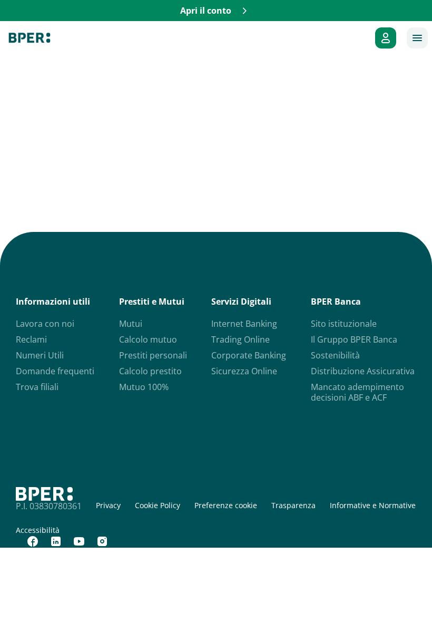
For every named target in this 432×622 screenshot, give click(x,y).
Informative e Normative (373, 505)
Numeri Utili (40, 355)
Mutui (130, 323)
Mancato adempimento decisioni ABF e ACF (357, 392)
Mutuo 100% (144, 387)
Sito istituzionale (344, 323)
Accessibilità (38, 530)
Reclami (31, 339)
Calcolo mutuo (148, 339)
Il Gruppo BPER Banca (354, 339)
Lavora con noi (45, 323)
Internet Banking (244, 323)
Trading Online (240, 339)
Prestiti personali (153, 355)
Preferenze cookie (225, 505)
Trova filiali (37, 387)
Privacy (108, 505)
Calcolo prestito (150, 371)
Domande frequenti (55, 371)
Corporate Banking (248, 355)
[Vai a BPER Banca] (29, 37)
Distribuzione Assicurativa (363, 371)
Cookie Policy (157, 505)
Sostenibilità (335, 355)
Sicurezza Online (244, 371)
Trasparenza (293, 505)
